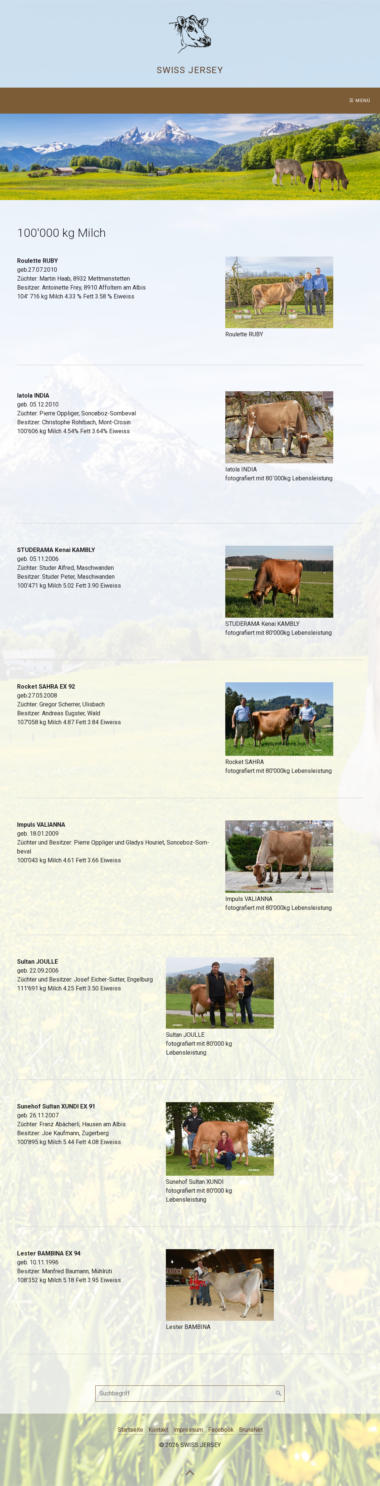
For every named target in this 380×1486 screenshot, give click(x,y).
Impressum (188, 1429)
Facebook (221, 1429)
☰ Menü (360, 100)
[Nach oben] (190, 1472)
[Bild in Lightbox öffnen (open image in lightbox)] (279, 293)
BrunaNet (251, 1429)
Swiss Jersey (190, 70)
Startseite (130, 1429)
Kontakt (158, 1429)
